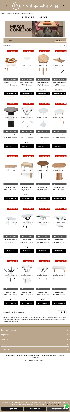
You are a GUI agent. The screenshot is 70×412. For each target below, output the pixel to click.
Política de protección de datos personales (43, 355)
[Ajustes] (63, 5)
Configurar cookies (58, 409)
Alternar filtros (60, 40)
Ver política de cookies (53, 404)
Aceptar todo (12, 409)
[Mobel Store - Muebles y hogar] (35, 5)
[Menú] (6, 5)
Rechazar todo (35, 409)
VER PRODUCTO (11, 93)
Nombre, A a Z (8, 46)
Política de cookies (12, 355)
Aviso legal (23, 355)
